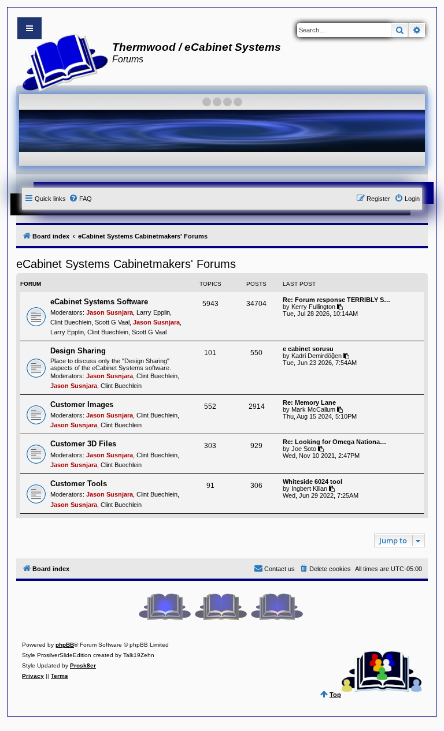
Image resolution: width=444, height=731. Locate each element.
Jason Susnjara (109, 312)
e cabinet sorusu (308, 348)
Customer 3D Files (83, 443)
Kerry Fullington (313, 306)
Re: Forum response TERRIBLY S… (336, 299)
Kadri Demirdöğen (316, 355)
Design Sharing (78, 350)
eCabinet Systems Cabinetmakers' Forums (126, 264)
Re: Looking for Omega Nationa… (334, 441)
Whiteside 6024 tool (312, 481)
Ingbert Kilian (309, 488)
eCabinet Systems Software (99, 301)
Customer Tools (78, 483)
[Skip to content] (29, 28)
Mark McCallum (313, 409)
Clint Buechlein (70, 322)
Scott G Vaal (112, 322)
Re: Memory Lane (309, 402)
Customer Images (81, 404)
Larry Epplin (153, 312)
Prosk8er (83, 665)
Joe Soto (303, 448)
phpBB (65, 645)
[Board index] (61, 61)
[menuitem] (80, 199)
